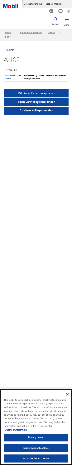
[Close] (67, 394)
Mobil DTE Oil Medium (13, 77)
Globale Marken (54, 3)
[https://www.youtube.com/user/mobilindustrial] (60, 11)
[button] (66, 21)
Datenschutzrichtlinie (16, 429)
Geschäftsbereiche (33, 3)
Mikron (51, 32)
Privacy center (36, 437)
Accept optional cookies (36, 458)
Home (8, 32)
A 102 (8, 37)
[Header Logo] (11, 4)
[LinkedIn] (51, 11)
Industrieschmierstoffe (31, 32)
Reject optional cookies (36, 448)
